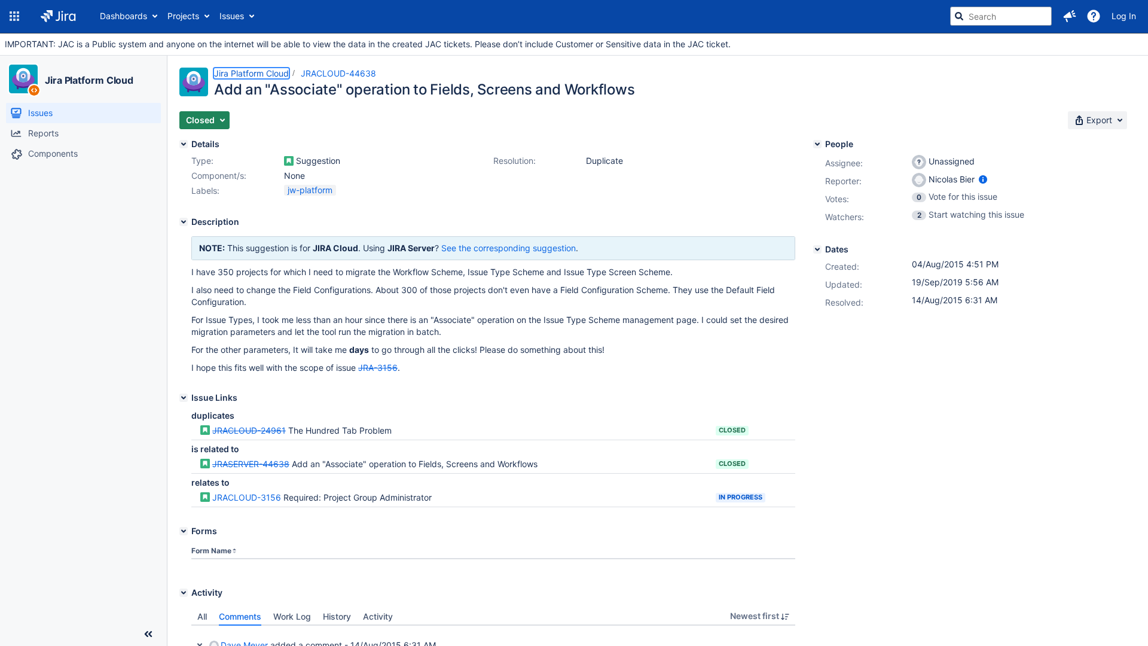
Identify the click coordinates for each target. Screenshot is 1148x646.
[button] (14, 16)
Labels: (205, 190)
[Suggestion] (289, 161)
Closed (732, 430)
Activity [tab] (378, 616)
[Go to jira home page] (58, 16)
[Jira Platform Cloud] (23, 79)
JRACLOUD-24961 (249, 430)
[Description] (183, 222)
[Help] (1093, 16)
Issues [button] (231, 16)
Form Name (211, 550)
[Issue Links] (183, 398)
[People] (817, 144)
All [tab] (202, 616)
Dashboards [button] (123, 16)
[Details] (183, 144)
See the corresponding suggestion (508, 248)
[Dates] (817, 249)
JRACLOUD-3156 (246, 497)
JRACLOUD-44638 (338, 73)
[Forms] (183, 531)
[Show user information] (983, 179)
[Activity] (183, 593)
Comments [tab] (240, 616)
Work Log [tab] (292, 616)
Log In (1124, 16)
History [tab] (337, 616)
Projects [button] (183, 16)
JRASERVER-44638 (250, 464)
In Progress (740, 497)
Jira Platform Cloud (89, 80)
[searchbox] (1001, 16)
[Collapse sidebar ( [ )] (148, 634)
